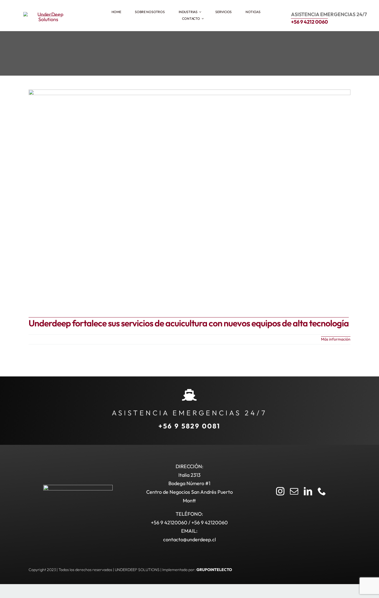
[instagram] (280, 491)
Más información (335, 339)
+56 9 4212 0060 (309, 22)
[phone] (322, 491)
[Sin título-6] (48, 14)
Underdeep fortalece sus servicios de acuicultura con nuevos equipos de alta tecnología (189, 323)
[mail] (294, 491)
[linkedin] (308, 491)
